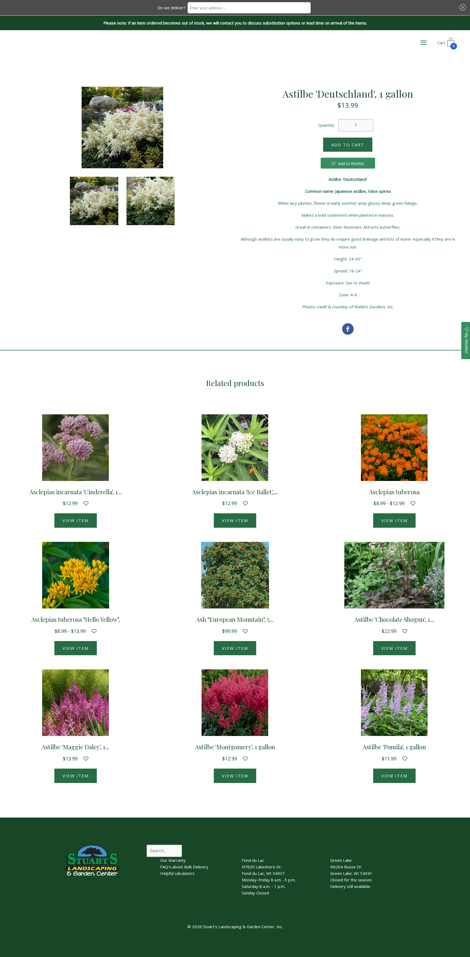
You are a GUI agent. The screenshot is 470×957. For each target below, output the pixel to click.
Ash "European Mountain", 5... (235, 619)
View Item (76, 520)
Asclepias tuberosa (394, 492)
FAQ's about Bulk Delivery (184, 866)
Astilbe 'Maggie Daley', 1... (75, 747)
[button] (461, 7)
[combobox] (249, 7)
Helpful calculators (177, 873)
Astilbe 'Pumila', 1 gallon (394, 747)
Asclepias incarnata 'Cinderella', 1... (75, 492)
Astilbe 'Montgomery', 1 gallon (235, 747)
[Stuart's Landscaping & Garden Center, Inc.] (348, 329)
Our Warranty (173, 860)
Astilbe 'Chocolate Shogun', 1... (394, 619)
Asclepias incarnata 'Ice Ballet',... (235, 492)
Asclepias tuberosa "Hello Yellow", (75, 619)
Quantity (326, 125)
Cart (446, 44)
